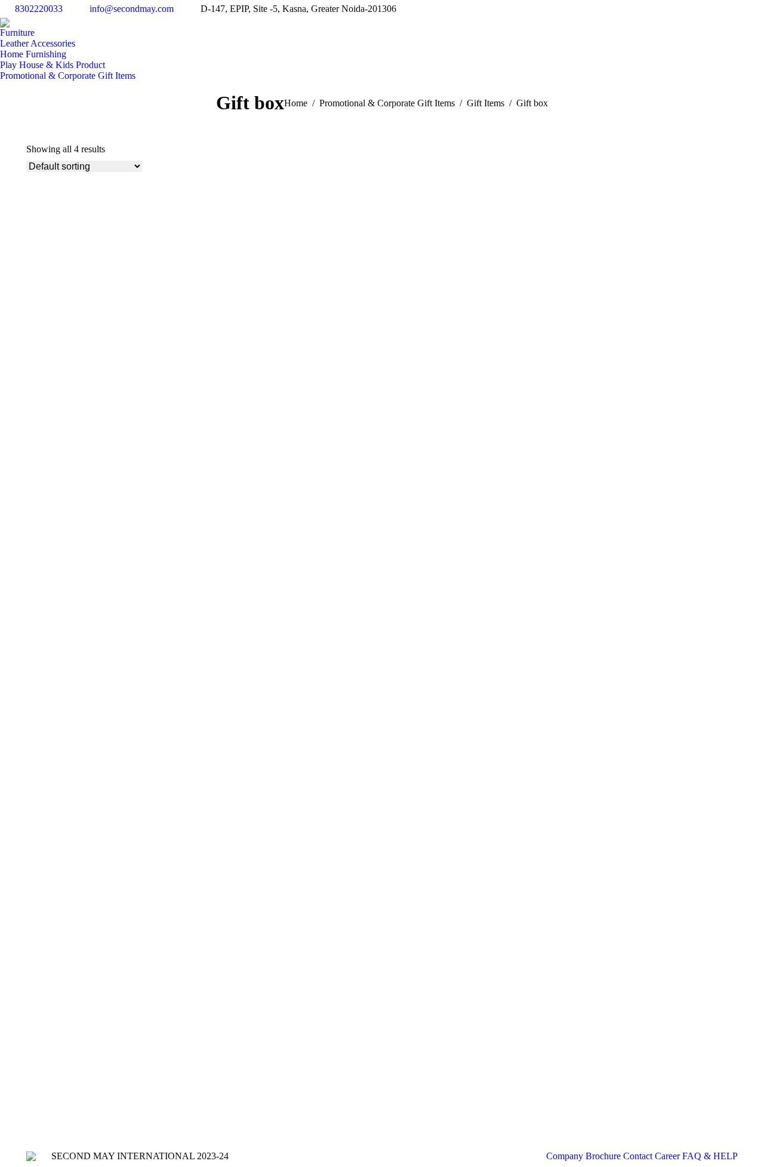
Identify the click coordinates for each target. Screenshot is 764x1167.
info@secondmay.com (132, 9)
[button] (32, 363)
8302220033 (39, 9)
